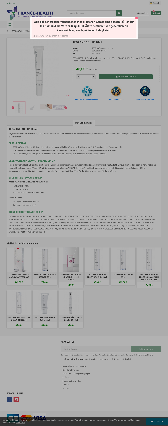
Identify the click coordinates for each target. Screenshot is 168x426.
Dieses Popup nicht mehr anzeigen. (52, 36)
